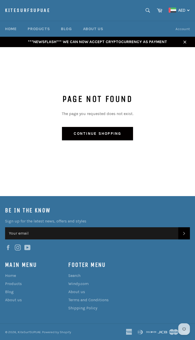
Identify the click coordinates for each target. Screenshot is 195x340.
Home (11, 28)
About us (93, 28)
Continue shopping (97, 133)
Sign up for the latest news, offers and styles (45, 221)
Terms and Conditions (88, 299)
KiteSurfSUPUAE (27, 10)
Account (182, 29)
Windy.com (78, 283)
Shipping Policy (82, 308)
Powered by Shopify (56, 332)
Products (39, 28)
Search (74, 275)
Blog (66, 28)
